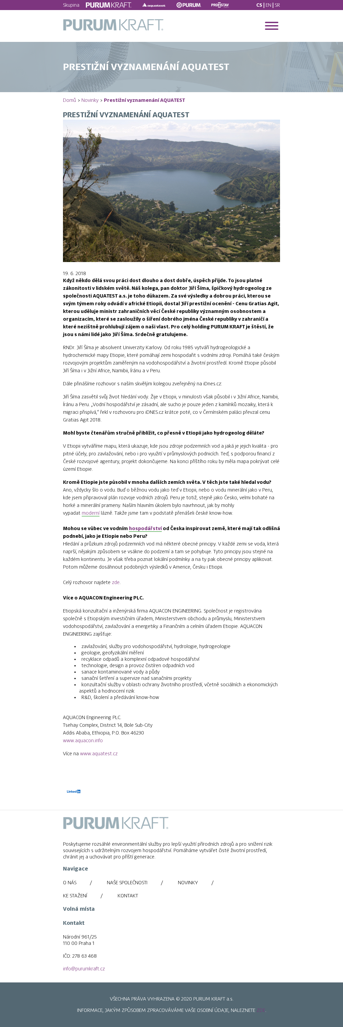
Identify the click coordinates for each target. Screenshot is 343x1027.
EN (268, 5)
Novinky (89, 100)
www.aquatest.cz (99, 753)
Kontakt (128, 895)
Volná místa (79, 909)
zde (116, 582)
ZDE (261, 1010)
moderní (90, 513)
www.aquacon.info (83, 740)
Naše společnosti (127, 882)
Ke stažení (75, 895)
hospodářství (145, 528)
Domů (69, 100)
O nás (69, 882)
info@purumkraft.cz (84, 968)
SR (277, 5)
